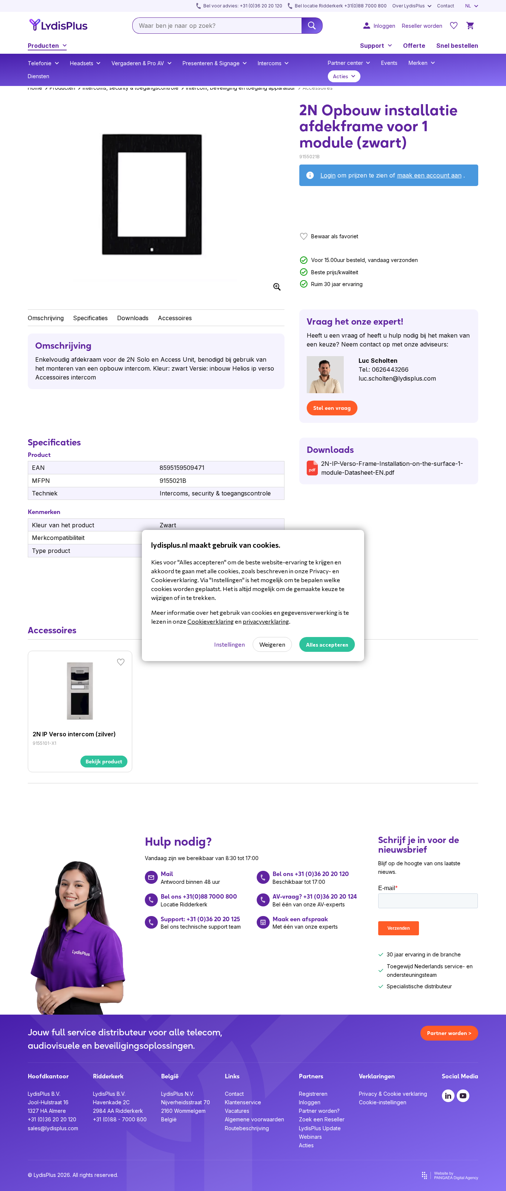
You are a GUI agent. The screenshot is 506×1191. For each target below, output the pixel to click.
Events (389, 63)
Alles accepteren (327, 644)
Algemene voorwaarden (254, 1119)
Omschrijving (46, 318)
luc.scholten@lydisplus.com (397, 378)
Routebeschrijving (247, 1128)
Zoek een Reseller (321, 1119)
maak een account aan (429, 175)
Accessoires (175, 318)
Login (328, 175)
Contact (234, 1094)
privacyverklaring (266, 621)
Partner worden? (319, 1111)
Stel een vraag (332, 408)
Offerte (414, 45)
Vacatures (237, 1111)
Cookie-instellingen (382, 1102)
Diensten (38, 76)
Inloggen (309, 1102)
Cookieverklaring (210, 621)
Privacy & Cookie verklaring (393, 1094)
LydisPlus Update (320, 1128)
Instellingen (229, 644)
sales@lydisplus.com (53, 1128)
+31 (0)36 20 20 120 (52, 1119)
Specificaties (90, 318)
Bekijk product (104, 761)
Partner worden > (449, 1033)
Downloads (133, 318)
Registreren (313, 1094)
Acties (306, 1145)
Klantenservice (243, 1102)
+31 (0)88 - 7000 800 (120, 1119)
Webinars (310, 1137)
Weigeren (272, 644)
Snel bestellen (457, 45)
